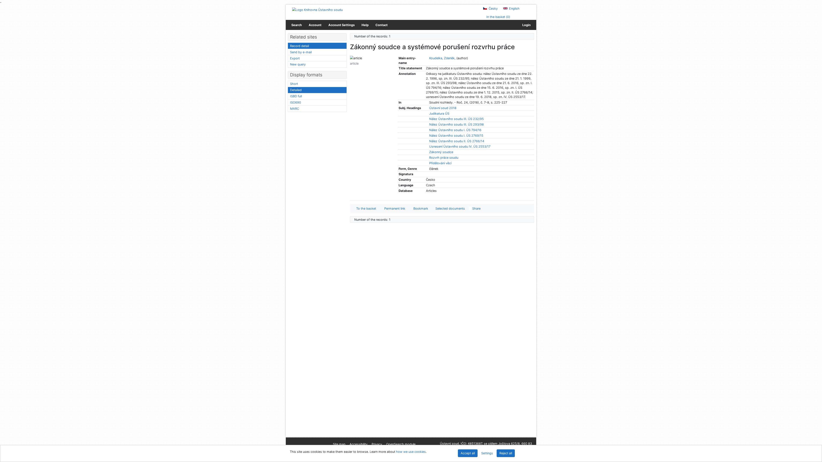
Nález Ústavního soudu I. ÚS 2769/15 (456, 135)
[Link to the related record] (427, 58)
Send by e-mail (301, 52)
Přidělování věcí (440, 163)
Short (294, 84)
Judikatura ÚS (439, 113)
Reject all (505, 453)
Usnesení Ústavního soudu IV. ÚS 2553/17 (459, 146)
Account (315, 25)
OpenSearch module (400, 444)
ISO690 (295, 102)
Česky (493, 8)
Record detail (299, 46)
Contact (381, 25)
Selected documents (450, 208)
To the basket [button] (365, 208)
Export (295, 58)
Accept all (468, 453)
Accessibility (359, 444)
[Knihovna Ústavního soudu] (317, 9)
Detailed (296, 90)
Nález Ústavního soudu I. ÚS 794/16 (455, 130)
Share (476, 208)
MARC (294, 108)
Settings (487, 453)
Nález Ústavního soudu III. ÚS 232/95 (456, 119)
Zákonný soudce (441, 152)
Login (526, 25)
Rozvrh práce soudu (443, 157)
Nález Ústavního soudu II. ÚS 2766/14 (456, 141)
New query (298, 64)
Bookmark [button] (420, 208)
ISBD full (296, 96)
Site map (339, 444)
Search (296, 25)
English (514, 8)
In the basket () (497, 17)
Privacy (377, 444)
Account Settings (341, 25)
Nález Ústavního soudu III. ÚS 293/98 (456, 124)
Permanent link (394, 208)
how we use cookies (411, 451)
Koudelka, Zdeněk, (442, 58)
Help (365, 25)
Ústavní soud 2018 (442, 108)
